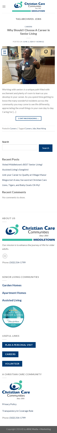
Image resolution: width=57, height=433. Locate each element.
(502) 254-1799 (17, 262)
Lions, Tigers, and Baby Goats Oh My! (21, 185)
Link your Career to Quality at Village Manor (24, 174)
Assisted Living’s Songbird (15, 169)
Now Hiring (41, 128)
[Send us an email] (4, 256)
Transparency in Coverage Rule (17, 410)
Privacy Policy (9, 404)
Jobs (34, 128)
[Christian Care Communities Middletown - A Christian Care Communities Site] (28, 6)
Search (5, 142)
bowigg (40, 42)
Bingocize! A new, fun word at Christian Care (24, 179)
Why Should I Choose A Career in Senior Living (28, 31)
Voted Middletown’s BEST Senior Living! (22, 164)
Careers (28, 27)
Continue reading (28, 118)
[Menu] (4, 6)
